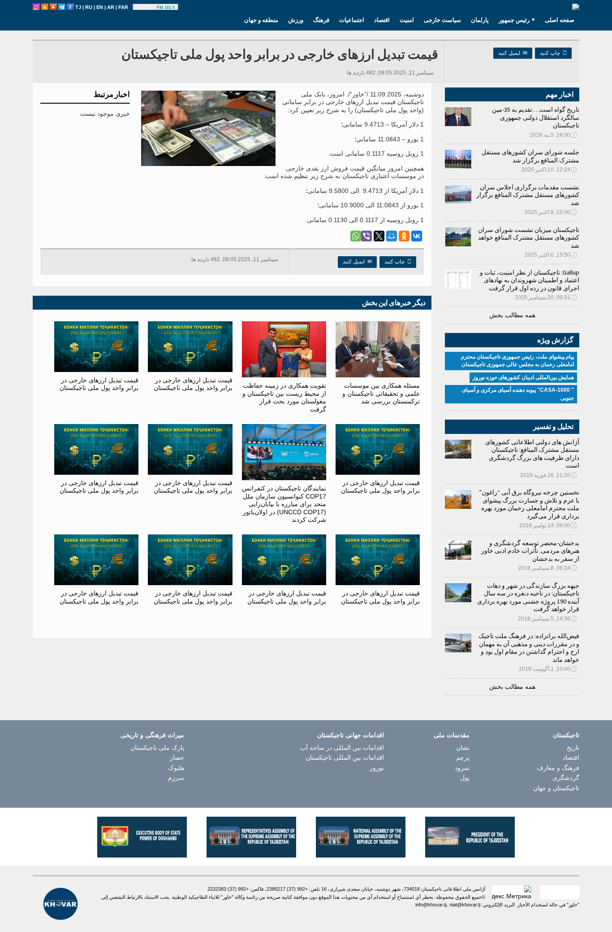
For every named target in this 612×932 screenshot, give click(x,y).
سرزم (176, 777)
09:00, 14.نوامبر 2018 (548, 525)
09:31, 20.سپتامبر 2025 (546, 297)
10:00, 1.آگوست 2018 (548, 669)
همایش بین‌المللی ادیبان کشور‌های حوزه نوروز (523, 377)
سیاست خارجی (442, 19)
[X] (379, 236)
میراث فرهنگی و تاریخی (152, 735)
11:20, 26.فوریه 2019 (548, 475)
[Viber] (366, 236)
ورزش (295, 19)
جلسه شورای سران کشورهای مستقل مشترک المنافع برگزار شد (530, 156)
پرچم (463, 757)
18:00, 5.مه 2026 (553, 135)
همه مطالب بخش (512, 315)
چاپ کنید (553, 53)
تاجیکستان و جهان (556, 788)
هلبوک (176, 767)
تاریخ (573, 747)
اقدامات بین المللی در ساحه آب (342, 747)
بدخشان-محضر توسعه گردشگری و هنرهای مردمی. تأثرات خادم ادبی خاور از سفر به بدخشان (530, 551)
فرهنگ (321, 19)
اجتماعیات (351, 19)
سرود (462, 767)
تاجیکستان (566, 735)
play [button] (146, 7)
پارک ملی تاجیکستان (157, 747)
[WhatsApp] (355, 236)
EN (99, 7)
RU (88, 7)
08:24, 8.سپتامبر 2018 (547, 568)
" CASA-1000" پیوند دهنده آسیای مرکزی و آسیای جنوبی (518, 394)
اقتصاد (382, 19)
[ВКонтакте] (416, 236)
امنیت (407, 19)
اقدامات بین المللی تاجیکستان (345, 757)
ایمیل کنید (512, 53)
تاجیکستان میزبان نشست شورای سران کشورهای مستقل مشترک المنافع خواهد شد (528, 237)
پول (465, 777)
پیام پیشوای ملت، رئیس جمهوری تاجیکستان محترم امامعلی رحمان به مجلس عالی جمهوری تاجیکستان (517, 361)
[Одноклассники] (404, 236)
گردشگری (565, 777)
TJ (78, 7)
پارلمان (480, 19)
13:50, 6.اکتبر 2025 (551, 255)
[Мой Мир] (391, 236)
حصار (177, 757)
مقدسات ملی (452, 735)
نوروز (377, 767)
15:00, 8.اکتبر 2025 (551, 212)
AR (110, 7)
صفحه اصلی (559, 19)
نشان (463, 747)
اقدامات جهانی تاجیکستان (350, 735)
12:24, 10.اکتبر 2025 (549, 169)
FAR (123, 7)
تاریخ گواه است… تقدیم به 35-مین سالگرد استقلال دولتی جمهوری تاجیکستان (535, 117)
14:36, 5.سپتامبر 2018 (547, 619)
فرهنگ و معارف (558, 767)
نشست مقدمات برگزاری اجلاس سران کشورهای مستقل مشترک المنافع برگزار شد (527, 195)
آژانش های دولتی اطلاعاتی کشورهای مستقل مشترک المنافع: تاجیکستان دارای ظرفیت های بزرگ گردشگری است (532, 454)
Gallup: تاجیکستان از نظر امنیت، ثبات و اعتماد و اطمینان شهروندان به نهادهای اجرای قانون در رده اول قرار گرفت (529, 280)
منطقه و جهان (261, 19)
